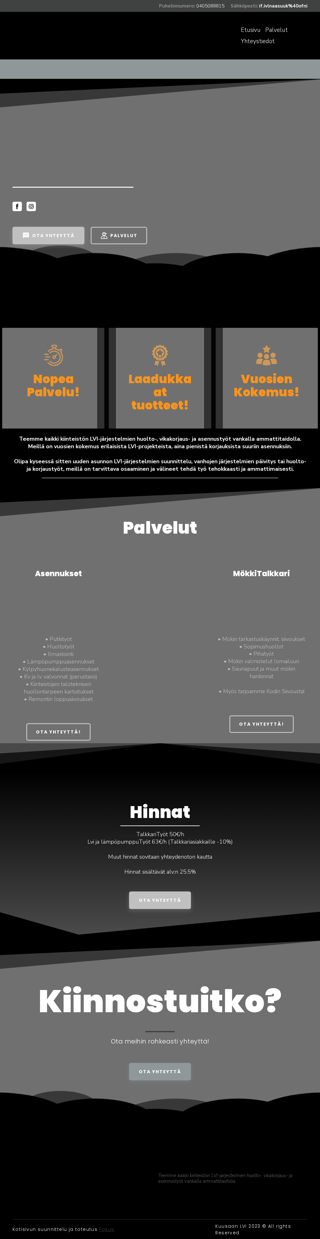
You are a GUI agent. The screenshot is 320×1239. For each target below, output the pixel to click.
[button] (17, 206)
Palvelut (276, 30)
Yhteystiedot (258, 41)
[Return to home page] (40, 36)
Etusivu (251, 30)
